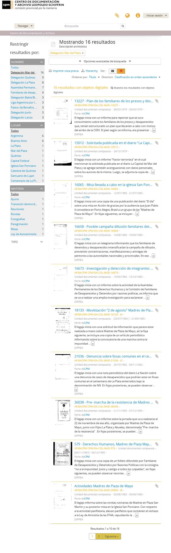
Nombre (17, 61)
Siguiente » (111, 536)
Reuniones (17, 209)
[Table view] (121, 71)
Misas (14, 229)
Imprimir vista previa (65, 71)
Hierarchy (91, 71)
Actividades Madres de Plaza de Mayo (103, 486)
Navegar (23, 26)
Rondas (15, 214)
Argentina (17, 136)
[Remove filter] (83, 53)
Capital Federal (20, 161)
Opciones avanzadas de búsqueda (105, 61)
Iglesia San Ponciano (23, 166)
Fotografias (18, 219)
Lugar (16, 125)
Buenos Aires (19, 141)
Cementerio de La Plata (25, 181)
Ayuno (15, 199)
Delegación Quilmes (23, 77)
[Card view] (113, 71)
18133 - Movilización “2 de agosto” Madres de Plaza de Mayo (121, 310)
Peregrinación (19, 224)
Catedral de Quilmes (23, 171)
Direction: (107, 77)
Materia (17, 188)
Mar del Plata (19, 151)
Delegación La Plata (23, 82)
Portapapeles (117, 15)
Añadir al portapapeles (157, 101)
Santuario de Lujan (22, 176)
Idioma (127, 15)
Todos (15, 67)
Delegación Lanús (22, 117)
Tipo (14, 241)
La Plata (16, 146)
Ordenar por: (80, 77)
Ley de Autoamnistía (23, 234)
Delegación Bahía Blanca (26, 97)
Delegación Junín (21, 112)
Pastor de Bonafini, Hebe (26, 107)
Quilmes (16, 156)
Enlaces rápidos (138, 15)
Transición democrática (25, 204)
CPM (87, 113)
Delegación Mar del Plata (26, 72)
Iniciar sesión (155, 15)
